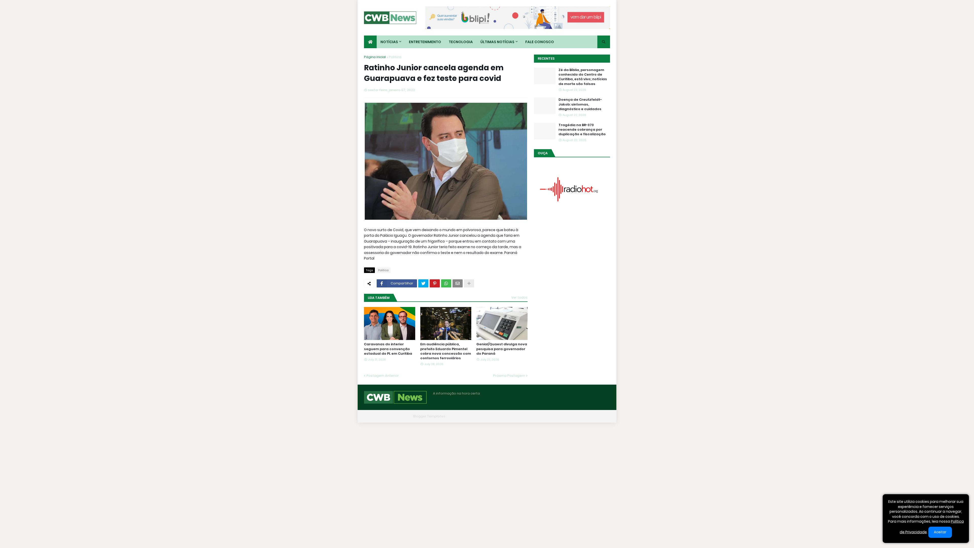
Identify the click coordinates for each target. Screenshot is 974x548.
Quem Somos (554, 416)
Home (532, 416)
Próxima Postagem (509, 375)
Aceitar (940, 532)
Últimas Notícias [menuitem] (497, 41)
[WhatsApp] (446, 283)
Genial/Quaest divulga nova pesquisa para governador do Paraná (501, 349)
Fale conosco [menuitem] (539, 41)
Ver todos (519, 297)
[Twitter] (423, 283)
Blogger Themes (397, 416)
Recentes (546, 58)
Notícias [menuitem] (389, 41)
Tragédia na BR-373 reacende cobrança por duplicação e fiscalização (582, 129)
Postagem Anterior (383, 375)
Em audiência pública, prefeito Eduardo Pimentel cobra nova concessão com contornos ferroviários (445, 351)
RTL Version (600, 416)
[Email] (458, 283)
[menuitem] (370, 42)
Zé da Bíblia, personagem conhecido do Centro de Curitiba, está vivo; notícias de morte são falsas (583, 77)
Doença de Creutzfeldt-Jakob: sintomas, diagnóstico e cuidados (580, 104)
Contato (578, 416)
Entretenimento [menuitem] (425, 41)
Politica (395, 57)
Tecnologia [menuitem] (461, 41)
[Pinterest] (435, 283)
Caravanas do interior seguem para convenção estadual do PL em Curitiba (388, 349)
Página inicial (375, 57)
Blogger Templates (429, 416)
